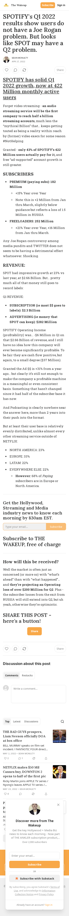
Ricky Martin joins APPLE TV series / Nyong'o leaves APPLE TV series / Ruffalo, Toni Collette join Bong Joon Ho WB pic (25, 783)
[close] (58, 805)
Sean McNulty (20, 58)
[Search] (62, 721)
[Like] (6, 70)
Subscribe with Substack (37, 878)
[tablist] (19, 675)
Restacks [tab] (27, 675)
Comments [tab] (11, 675)
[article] (34, 745)
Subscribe (48, 5)
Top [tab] (7, 721)
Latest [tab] (17, 721)
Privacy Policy (46, 894)
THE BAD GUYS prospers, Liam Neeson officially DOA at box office (24, 736)
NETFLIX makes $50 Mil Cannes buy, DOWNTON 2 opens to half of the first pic (24, 771)
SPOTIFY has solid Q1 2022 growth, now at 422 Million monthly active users (32, 88)
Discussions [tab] (31, 721)
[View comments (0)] (15, 70)
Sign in (61, 5)
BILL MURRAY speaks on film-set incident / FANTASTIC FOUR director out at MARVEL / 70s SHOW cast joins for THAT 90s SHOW (25, 747)
